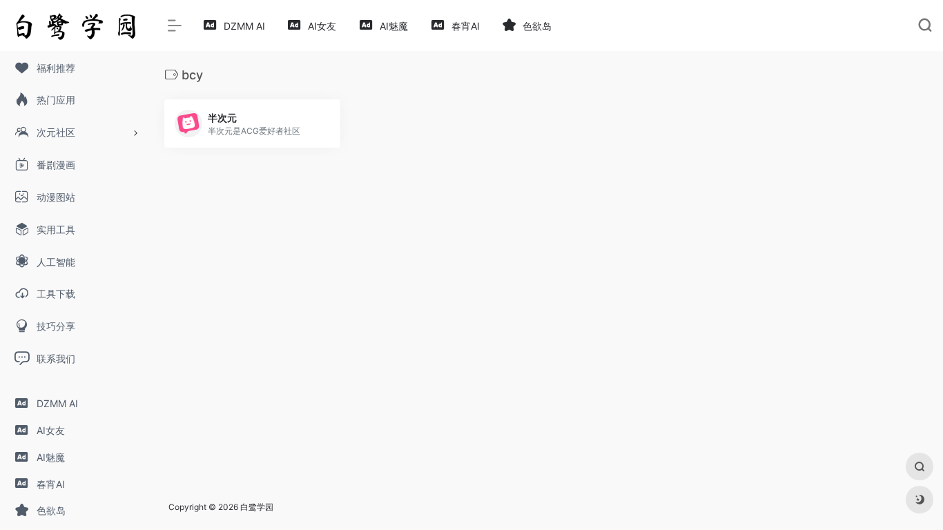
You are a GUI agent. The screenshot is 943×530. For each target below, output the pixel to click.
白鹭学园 (256, 507)
